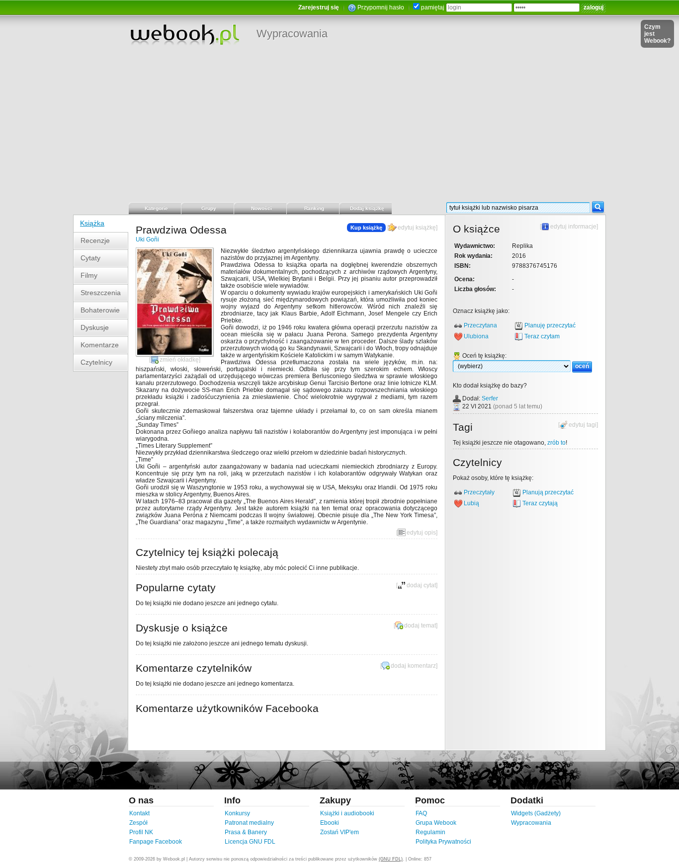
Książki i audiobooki (347, 813)
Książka (92, 223)
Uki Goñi (147, 239)
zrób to (556, 442)
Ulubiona (476, 336)
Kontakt (139, 813)
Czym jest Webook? (657, 33)
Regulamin (430, 832)
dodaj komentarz (413, 665)
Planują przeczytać (548, 492)
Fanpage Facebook (155, 841)
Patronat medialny (249, 822)
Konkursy (237, 813)
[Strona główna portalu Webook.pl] (184, 34)
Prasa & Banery (246, 832)
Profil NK (141, 832)
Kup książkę (366, 228)
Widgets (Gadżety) (536, 813)
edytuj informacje (573, 226)
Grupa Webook (436, 822)
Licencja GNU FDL (250, 841)
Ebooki (329, 822)
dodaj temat (420, 625)
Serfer (490, 398)
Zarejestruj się (318, 7)
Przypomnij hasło (380, 7)
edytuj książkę (417, 227)
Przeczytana (480, 325)
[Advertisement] (339, 126)
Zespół (138, 822)
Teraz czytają (540, 503)
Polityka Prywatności (443, 841)
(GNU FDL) (391, 859)
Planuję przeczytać (550, 325)
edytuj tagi (582, 424)
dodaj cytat (421, 585)
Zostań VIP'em (339, 832)
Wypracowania (292, 33)
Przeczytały (479, 492)
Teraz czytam (542, 336)
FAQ (421, 813)
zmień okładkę (179, 359)
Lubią (471, 503)
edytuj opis (421, 532)
